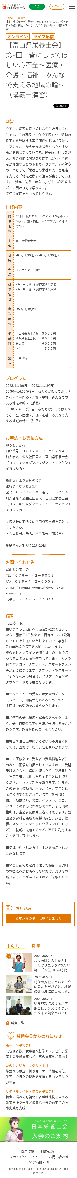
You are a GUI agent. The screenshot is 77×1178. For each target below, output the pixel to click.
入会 (37, 6)
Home (9, 18)
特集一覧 (17, 1022)
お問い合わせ (59, 1156)
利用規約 (47, 1151)
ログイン (57, 6)
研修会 (21, 18)
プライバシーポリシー (26, 1156)
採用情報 (27, 1151)
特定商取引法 (39, 1162)
